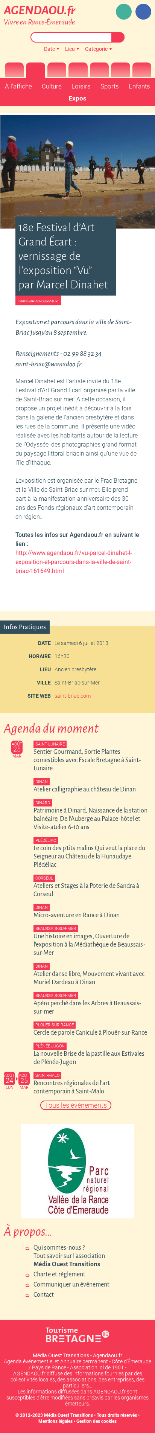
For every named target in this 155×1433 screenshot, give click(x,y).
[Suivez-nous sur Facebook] (143, 12)
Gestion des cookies (96, 1421)
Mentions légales (55, 1421)
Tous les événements (76, 1105)
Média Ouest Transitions (68, 1415)
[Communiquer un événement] (124, 12)
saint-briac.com (73, 696)
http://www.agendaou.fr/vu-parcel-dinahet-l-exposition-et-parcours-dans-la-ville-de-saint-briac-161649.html (73, 562)
